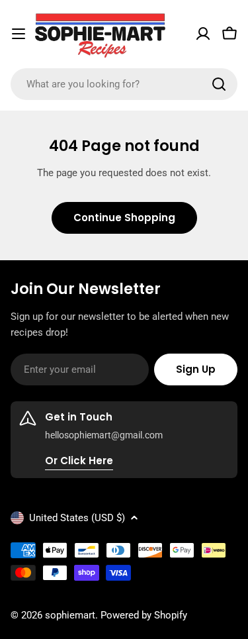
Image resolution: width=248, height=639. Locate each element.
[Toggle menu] (18, 34)
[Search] (219, 84)
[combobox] (124, 84)
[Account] (203, 34)
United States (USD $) (77, 518)
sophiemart (70, 615)
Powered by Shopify (144, 615)
